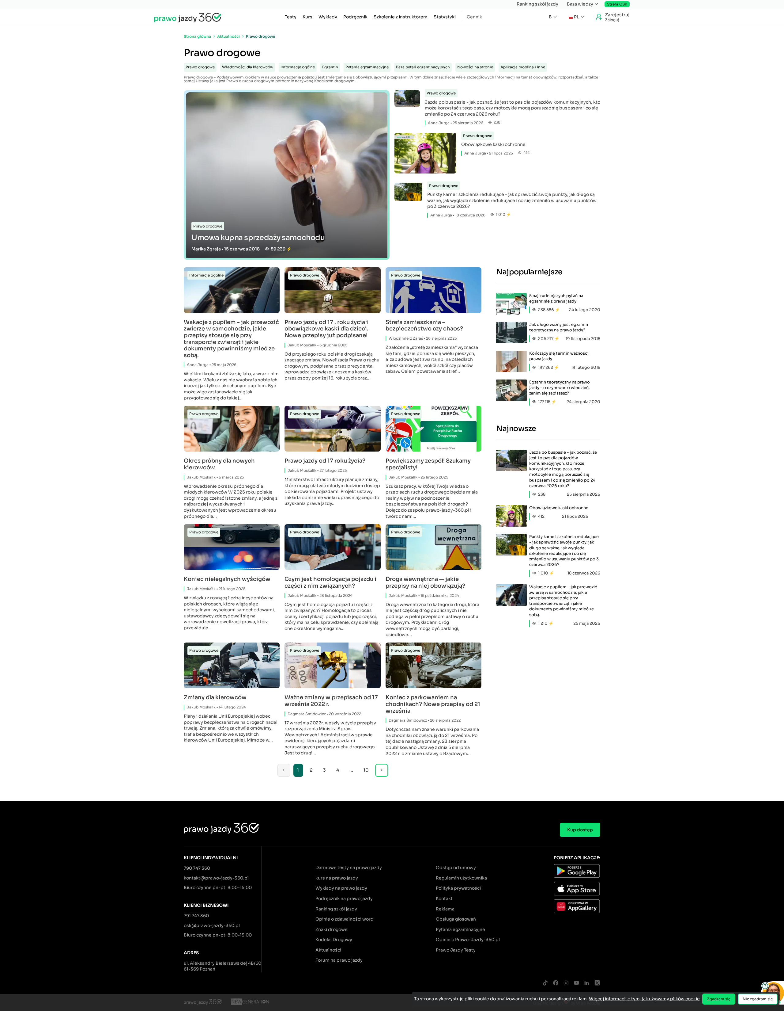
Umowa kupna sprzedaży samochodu (258, 237)
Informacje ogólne (298, 67)
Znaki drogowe (331, 929)
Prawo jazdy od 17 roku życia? (325, 461)
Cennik (474, 17)
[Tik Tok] (545, 983)
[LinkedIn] (587, 983)
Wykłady (327, 17)
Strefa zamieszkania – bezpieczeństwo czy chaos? (424, 325)
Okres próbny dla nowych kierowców (219, 464)
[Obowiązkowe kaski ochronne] (425, 154)
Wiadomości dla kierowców (247, 67)
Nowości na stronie (475, 67)
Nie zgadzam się (758, 999)
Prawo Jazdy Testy (456, 950)
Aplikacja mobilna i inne (522, 67)
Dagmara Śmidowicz (307, 714)
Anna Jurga (439, 122)
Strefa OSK (617, 4)
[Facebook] (555, 983)
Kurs (307, 17)
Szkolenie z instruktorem (401, 17)
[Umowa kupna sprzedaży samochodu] (287, 175)
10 (366, 770)
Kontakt (444, 898)
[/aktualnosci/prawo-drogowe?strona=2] (381, 770)
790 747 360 (197, 868)
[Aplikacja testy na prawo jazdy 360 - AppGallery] (577, 907)
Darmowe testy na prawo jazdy (348, 867)
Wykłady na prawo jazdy (341, 888)
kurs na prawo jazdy (336, 878)
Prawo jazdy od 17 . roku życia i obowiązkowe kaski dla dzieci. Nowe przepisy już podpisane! (326, 329)
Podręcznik (355, 17)
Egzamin (330, 67)
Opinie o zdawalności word (344, 919)
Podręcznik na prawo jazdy (344, 898)
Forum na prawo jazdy (339, 960)
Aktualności (328, 950)
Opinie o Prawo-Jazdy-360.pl (468, 939)
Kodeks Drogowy (333, 939)
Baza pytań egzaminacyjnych (423, 67)
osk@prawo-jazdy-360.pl (212, 925)
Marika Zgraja (206, 249)
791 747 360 (196, 915)
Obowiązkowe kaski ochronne (493, 144)
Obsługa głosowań (456, 919)
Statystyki (445, 17)
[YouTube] (576, 983)
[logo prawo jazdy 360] (187, 17)
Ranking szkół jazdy (537, 4)
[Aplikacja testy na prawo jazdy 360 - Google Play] (577, 871)
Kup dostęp (580, 830)
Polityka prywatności (458, 888)
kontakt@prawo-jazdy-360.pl (216, 878)
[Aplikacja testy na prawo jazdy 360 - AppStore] (577, 889)
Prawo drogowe (200, 67)
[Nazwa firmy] (250, 1002)
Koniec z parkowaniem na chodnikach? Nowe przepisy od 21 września (433, 704)
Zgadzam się (718, 999)
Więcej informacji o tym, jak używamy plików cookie (644, 998)
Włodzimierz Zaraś (406, 338)
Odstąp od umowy (456, 867)
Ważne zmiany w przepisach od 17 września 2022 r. (331, 701)
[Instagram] (566, 983)
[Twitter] (597, 983)
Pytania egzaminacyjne (367, 67)
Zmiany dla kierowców (215, 697)
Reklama (445, 909)
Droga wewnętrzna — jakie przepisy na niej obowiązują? (425, 582)
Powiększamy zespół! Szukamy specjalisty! (428, 464)
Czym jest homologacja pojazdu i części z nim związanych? (330, 582)
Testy (290, 17)
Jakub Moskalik (302, 345)
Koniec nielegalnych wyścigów (227, 579)
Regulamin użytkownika (461, 878)
